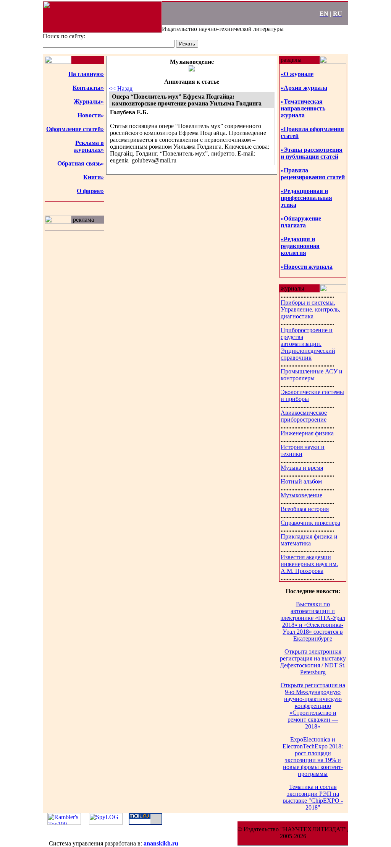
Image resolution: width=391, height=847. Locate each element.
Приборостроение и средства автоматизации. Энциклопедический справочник (308, 344)
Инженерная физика (307, 433)
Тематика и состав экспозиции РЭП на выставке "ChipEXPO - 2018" (313, 797)
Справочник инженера (310, 522)
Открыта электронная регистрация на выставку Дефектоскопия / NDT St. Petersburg (313, 661)
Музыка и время (302, 467)
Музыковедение (301, 495)
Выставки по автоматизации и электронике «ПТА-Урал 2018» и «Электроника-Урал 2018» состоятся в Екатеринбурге (313, 621)
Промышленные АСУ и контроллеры (312, 374)
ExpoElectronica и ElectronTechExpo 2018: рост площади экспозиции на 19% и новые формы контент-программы (313, 756)
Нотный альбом (301, 481)
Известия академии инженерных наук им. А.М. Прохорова (309, 564)
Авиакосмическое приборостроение (304, 416)
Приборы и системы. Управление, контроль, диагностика (310, 309)
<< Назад (120, 88)
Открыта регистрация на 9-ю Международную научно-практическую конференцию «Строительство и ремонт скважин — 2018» (313, 706)
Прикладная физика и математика (309, 540)
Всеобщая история (305, 509)
